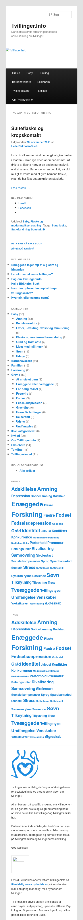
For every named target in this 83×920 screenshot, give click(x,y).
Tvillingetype (50, 590)
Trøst (51, 582)
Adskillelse (23, 488)
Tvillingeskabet (21, 90)
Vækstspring (36, 603)
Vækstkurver (20, 603)
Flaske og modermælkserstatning (27, 223)
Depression (20, 495)
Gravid (16, 73)
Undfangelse (24, 426)
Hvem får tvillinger (28, 412)
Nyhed (15, 435)
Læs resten (20, 188)
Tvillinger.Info (28, 25)
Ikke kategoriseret (23, 431)
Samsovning (23, 555)
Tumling (44, 73)
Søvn (19, 351)
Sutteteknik (38, 229)
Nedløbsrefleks (20, 543)
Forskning (18, 370)
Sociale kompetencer (25, 561)
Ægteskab (53, 603)
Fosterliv (22, 393)
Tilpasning (39, 582)
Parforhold (38, 542)
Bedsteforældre (26, 323)
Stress (29, 567)
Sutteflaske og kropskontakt (27, 131)
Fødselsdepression (29, 403)
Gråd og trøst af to (28, 342)
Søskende (39, 576)
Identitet (31, 530)
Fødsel (20, 398)
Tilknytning (21, 582)
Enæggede (27, 503)
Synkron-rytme (21, 576)
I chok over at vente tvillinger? (32, 274)
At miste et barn (27, 379)
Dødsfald (59, 496)
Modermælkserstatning (46, 537)
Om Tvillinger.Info (22, 99)
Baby (30, 73)
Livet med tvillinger (29, 346)
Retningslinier (21, 549)
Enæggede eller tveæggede (35, 384)
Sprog (45, 561)
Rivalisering (43, 548)
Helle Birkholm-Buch (24, 146)
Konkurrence (21, 537)
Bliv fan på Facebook (26, 243)
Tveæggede (25, 589)
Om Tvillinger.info (23, 440)
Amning (21, 318)
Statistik (16, 567)
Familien (42, 90)
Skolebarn (43, 82)
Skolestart (44, 555)
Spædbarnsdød (60, 561)
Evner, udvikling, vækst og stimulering (42, 328)
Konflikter (59, 530)
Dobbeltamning (41, 496)
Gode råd (57, 523)
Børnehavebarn (21, 82)
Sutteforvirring (20, 229)
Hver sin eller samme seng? (30, 297)
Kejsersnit (23, 417)
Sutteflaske (59, 225)
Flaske (48, 505)
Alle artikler (27, 470)
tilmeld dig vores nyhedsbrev (29, 884)
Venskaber (46, 597)
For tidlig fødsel (27, 389)
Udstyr (20, 356)
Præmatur (55, 542)
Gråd (16, 531)
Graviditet (22, 407)
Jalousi (46, 531)
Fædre (49, 515)
